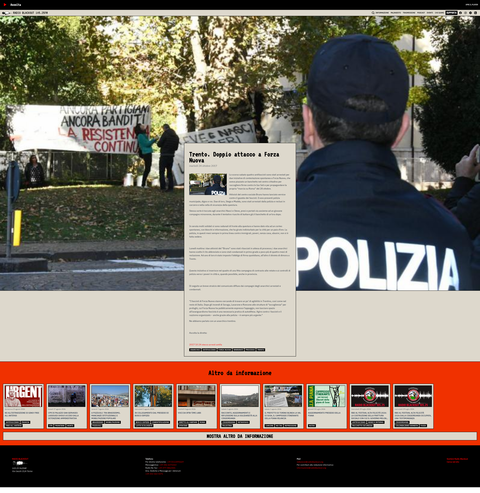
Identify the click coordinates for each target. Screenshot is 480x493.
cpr (50, 425)
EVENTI (430, 13)
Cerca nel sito (453, 462)
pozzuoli (96, 425)
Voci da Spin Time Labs (189, 413)
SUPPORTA (451, 12)
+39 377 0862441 (167, 468)
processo (250, 350)
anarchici (195, 350)
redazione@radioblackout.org (310, 462)
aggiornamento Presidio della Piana (324, 414)
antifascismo (209, 350)
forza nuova (224, 350)
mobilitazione (113, 422)
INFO (382, 13)
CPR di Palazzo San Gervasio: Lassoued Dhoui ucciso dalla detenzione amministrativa (63, 416)
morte (70, 425)
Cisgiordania (228, 422)
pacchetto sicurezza (362, 425)
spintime (183, 425)
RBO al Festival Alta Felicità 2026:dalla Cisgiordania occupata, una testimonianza (413, 416)
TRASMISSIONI (409, 13)
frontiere (60, 425)
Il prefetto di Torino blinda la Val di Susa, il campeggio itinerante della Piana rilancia (283, 416)
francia (25, 422)
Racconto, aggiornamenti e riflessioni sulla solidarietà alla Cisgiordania (239, 416)
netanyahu (243, 422)
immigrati (238, 350)
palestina (227, 425)
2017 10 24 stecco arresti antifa (205, 344)
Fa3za (423, 425)
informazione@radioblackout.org (311, 468)
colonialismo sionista (407, 425)
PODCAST (421, 13)
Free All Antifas (14, 425)
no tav (279, 425)
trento (260, 350)
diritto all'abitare (188, 422)
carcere (269, 425)
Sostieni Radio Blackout (457, 459)
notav (312, 425)
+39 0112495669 (175, 462)
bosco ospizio (142, 422)
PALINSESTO (396, 13)
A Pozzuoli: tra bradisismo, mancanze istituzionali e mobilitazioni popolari (105, 416)
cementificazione (160, 422)
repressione (290, 425)
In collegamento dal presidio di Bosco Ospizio (152, 414)
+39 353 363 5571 (154, 474)
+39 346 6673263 (167, 465)
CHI (439, 13)
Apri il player (472, 4)
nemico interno (376, 422)
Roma (202, 422)
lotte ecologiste (144, 425)
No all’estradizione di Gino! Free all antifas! (22, 414)
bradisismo (97, 422)
